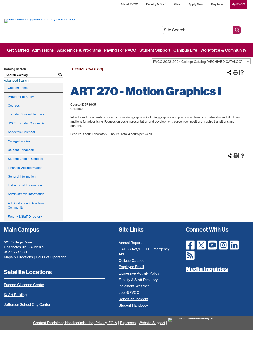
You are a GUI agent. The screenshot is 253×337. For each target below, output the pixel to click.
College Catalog (131, 260)
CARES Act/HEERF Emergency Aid (144, 251)
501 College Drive (18, 242)
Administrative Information (26, 194)
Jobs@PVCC (129, 292)
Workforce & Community (223, 50)
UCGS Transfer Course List (26, 123)
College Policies (19, 141)
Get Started (18, 50)
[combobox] (201, 61)
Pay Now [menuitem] (217, 4)
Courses (14, 105)
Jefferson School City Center (27, 304)
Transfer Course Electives (26, 114)
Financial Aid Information (25, 167)
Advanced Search (16, 80)
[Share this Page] (229, 72)
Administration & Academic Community (26, 205)
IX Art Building (15, 295)
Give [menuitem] (177, 4)
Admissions (43, 50)
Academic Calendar (21, 132)
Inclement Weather (134, 286)
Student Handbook (21, 150)
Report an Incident (133, 299)
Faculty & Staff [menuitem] (156, 4)
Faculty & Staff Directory (25, 216)
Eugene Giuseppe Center (24, 285)
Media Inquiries (207, 268)
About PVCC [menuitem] (129, 4)
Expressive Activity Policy (139, 273)
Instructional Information (25, 185)
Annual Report (130, 243)
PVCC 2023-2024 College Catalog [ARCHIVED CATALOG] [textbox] (197, 62)
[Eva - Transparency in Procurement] (194, 323)
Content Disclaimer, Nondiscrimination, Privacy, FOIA (75, 323)
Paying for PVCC (120, 50)
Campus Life (185, 50)
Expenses (128, 323)
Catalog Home (18, 88)
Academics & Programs (79, 50)
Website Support (152, 323)
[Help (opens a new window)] (242, 72)
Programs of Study (21, 97)
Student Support (154, 50)
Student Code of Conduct (25, 159)
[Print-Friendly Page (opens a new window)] (235, 72)
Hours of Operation (51, 257)
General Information (22, 176)
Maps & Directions (18, 257)
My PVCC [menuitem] (238, 4)
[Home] (58, 21)
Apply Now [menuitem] (195, 4)
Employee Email (131, 267)
